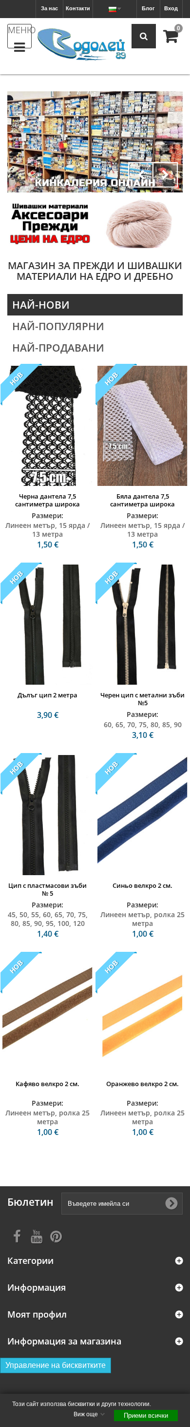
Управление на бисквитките (55, 1365)
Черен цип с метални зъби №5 (142, 699)
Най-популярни (58, 326)
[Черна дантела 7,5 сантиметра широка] (47, 426)
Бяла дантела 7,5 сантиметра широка (142, 500)
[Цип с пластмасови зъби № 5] (47, 815)
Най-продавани (58, 348)
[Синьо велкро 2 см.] (142, 815)
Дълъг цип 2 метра (47, 695)
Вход (171, 8)
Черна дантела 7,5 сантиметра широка (47, 500)
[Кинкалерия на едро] (50, 223)
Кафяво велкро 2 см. (47, 1084)
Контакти (78, 8)
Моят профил (37, 1314)
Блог (148, 8)
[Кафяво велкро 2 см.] (47, 1014)
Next (165, 175)
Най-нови (41, 305)
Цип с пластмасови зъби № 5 (47, 889)
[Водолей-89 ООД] (82, 45)
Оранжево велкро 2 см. (142, 1084)
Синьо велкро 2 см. (142, 885)
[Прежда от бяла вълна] (140, 223)
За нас (49, 8)
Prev (140, 175)
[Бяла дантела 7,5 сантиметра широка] (142, 426)
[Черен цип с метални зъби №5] (142, 625)
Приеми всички (146, 1415)
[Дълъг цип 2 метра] (47, 625)
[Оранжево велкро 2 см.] (142, 1014)
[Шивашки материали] (95, 141)
